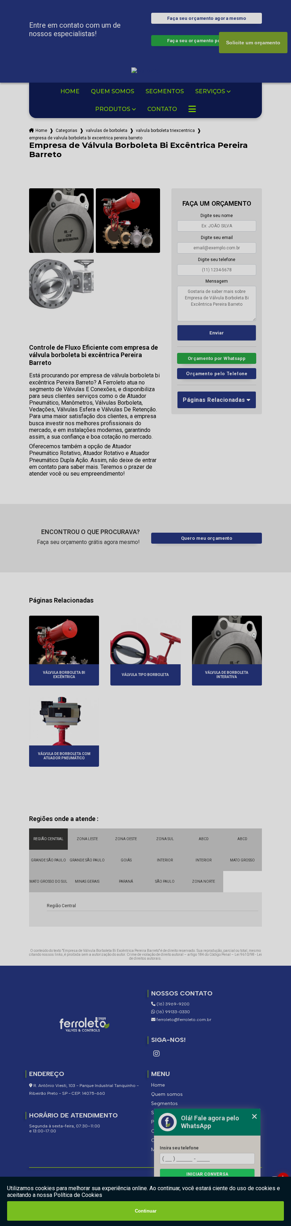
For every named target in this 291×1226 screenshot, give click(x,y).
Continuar (146, 1211)
